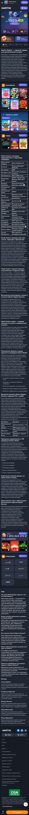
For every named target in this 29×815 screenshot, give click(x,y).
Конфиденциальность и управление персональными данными (14, 782)
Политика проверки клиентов (14, 779)
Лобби (5, 44)
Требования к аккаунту (14, 757)
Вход (25, 8)
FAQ (14, 745)
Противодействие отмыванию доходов (14, 776)
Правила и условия (14, 763)
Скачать (24, 2)
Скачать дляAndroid (22, 735)
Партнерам (14, 785)
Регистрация (18, 812)
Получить (14, 24)
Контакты (14, 742)
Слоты (12, 44)
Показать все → (23, 85)
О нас (14, 739)
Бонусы (14, 748)
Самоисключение (14, 751)
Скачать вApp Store (9, 735)
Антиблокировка (14, 767)
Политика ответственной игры (14, 754)
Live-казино (19, 44)
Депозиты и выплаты (14, 760)
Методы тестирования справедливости (14, 773)
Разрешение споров (14, 770)
